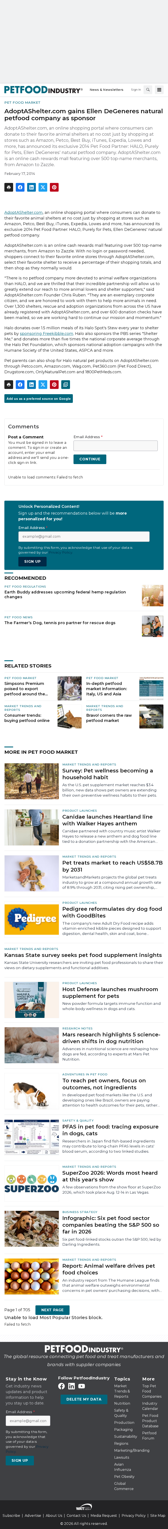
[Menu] (159, 89)
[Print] (8, 187)
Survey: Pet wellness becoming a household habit (107, 774)
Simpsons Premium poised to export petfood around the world (24, 689)
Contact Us (76, 1516)
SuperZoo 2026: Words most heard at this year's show (110, 1176)
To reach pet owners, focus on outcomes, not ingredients (104, 1083)
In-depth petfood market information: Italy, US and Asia (106, 688)
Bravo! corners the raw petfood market (109, 718)
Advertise (33, 1516)
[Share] (20, 187)
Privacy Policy (134, 1516)
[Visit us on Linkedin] (71, 1386)
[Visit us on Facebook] (61, 1386)
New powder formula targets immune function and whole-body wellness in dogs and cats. (111, 1006)
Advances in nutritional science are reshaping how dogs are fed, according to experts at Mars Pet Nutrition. (110, 1054)
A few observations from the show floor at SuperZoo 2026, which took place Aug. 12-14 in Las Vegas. (111, 1189)
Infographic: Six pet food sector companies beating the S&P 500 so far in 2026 (110, 1225)
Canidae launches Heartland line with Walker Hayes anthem (107, 820)
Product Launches (79, 810)
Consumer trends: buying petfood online (27, 718)
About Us (54, 1516)
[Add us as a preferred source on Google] (65, 384)
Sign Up (32, 561)
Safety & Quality (78, 1120)
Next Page (52, 1310)
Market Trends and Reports (89, 764)
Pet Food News (18, 617)
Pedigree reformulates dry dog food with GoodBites (112, 912)
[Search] (148, 89)
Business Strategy (80, 1212)
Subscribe (11, 1516)
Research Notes (77, 1028)
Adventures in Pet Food (84, 1074)
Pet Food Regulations (25, 586)
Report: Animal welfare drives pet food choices (108, 1269)
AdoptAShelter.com (23, 212)
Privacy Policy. (61, 552)
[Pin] (54, 187)
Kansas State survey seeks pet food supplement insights (83, 955)
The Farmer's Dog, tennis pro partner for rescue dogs (60, 622)
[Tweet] (42, 187)
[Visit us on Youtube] (81, 1386)
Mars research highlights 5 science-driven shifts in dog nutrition (111, 1037)
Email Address (88, 437)
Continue (89, 459)
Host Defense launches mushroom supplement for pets (110, 992)
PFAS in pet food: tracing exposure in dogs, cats (110, 1130)
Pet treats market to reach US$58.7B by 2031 (112, 866)
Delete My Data (83, 1399)
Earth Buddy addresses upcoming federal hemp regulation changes (65, 594)
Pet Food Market (22, 102)
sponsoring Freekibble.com (46, 333)
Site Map (157, 1516)
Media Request (104, 1516)
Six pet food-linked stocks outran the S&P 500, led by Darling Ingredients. (111, 1242)
